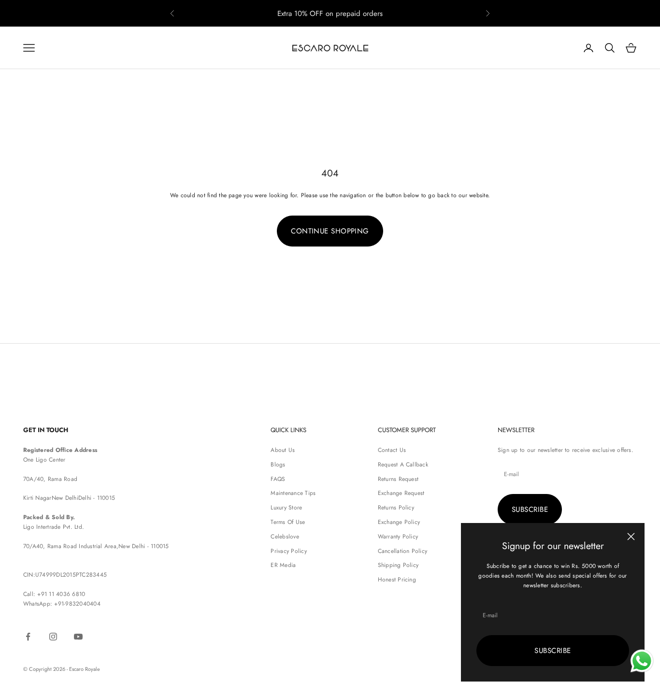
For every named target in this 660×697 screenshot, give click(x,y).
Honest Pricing (397, 579)
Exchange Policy (399, 522)
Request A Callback (403, 464)
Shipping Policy (398, 565)
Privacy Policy (288, 551)
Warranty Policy (398, 536)
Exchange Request (401, 493)
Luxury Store (286, 507)
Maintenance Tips (293, 493)
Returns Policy (396, 507)
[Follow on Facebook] (28, 636)
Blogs (278, 464)
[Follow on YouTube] (78, 636)
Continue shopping (330, 231)
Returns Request (398, 479)
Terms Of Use (288, 522)
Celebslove (285, 536)
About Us (283, 450)
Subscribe (552, 650)
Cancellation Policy (403, 551)
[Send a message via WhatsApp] (642, 661)
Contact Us (392, 450)
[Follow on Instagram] (53, 636)
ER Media (283, 565)
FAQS (278, 479)
